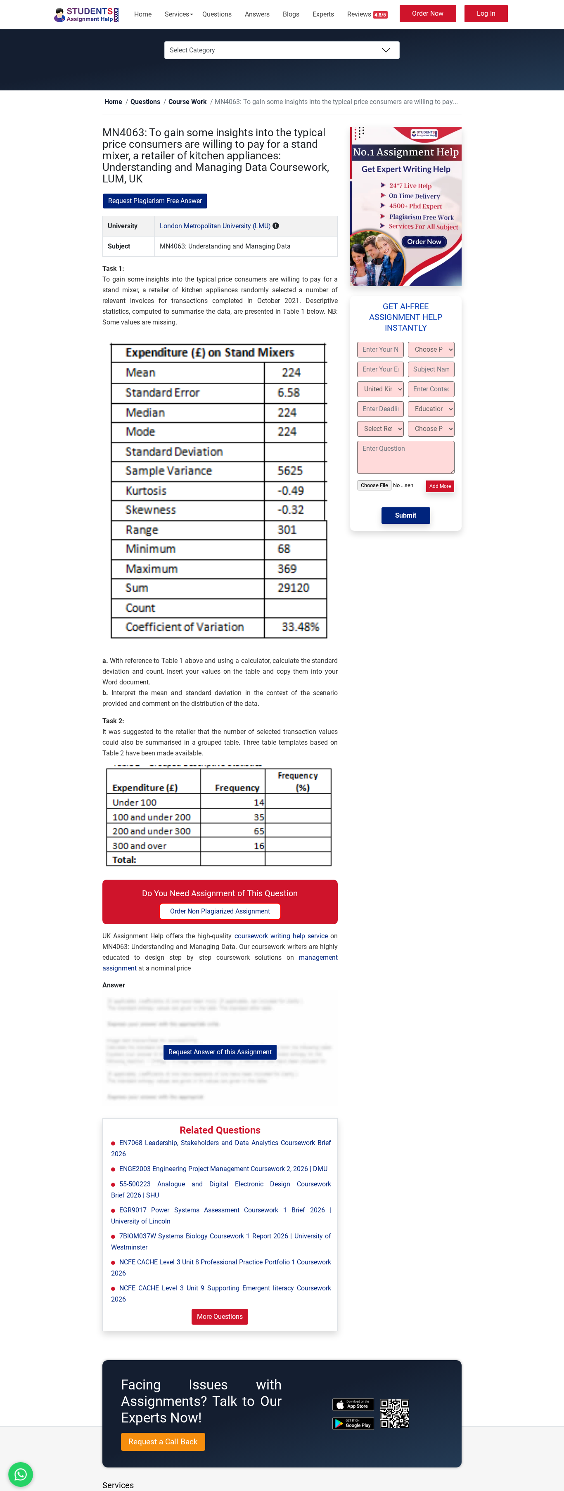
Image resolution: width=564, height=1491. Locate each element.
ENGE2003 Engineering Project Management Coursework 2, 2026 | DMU (223, 1169)
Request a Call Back (163, 1442)
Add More (440, 487)
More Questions (220, 1317)
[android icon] (353, 1424)
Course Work (174, 102)
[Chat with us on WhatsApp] (21, 1475)
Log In (486, 13)
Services (177, 14)
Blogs (291, 14)
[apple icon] (353, 1405)
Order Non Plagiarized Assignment (220, 912)
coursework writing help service (281, 936)
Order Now (427, 13)
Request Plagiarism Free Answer (155, 201)
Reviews (366, 14)
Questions (217, 14)
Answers (257, 14)
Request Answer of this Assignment (220, 1052)
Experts (323, 14)
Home (143, 14)
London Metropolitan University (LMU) (215, 226)
